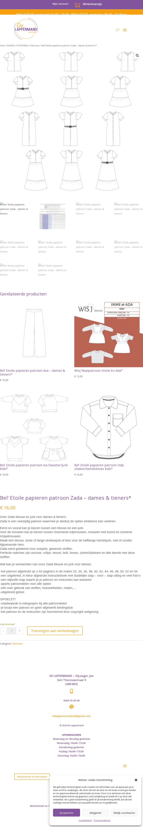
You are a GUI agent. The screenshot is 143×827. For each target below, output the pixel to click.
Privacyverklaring (102, 820)
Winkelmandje (92, 4)
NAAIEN (10, 45)
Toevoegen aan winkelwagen (55, 630)
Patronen (35, 45)
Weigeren (95, 812)
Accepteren (66, 812)
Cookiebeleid (85, 820)
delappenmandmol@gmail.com (71, 716)
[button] (136, 780)
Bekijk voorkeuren (124, 812)
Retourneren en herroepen (32, 776)
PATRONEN (22, 45)
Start (2, 45)
